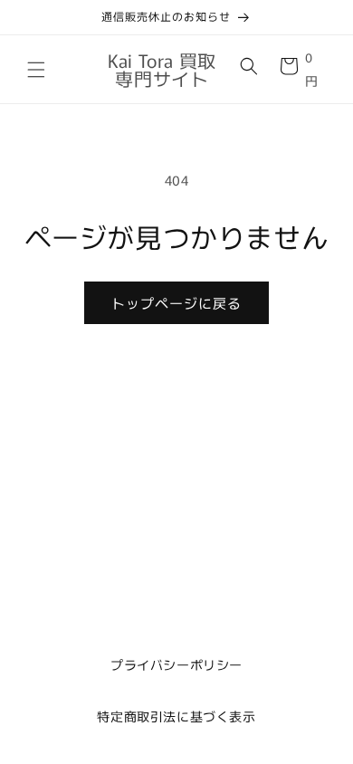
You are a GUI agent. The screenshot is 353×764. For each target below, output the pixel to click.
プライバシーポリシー (176, 664)
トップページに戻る (176, 302)
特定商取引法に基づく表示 (176, 716)
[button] (36, 70)
